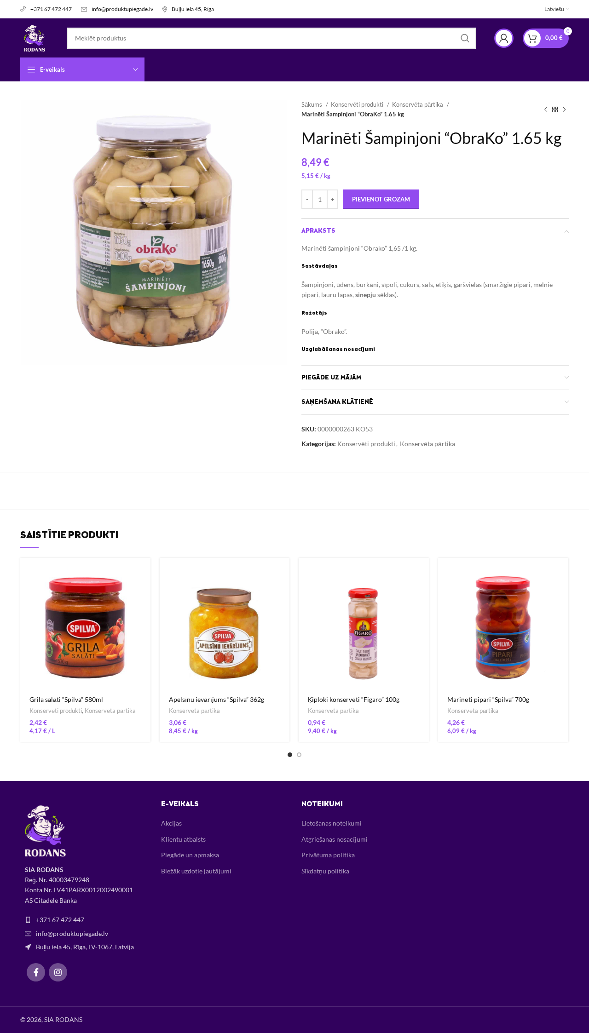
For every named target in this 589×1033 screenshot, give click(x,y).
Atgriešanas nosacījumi (334, 839)
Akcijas (171, 823)
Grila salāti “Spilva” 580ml (66, 699)
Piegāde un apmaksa (190, 855)
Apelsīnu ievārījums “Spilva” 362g (216, 699)
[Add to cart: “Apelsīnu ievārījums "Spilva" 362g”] (282, 572)
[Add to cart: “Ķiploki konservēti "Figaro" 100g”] (421, 572)
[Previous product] (545, 109)
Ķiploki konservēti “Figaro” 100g (353, 699)
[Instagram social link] (58, 972)
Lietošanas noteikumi (331, 823)
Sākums (312, 104)
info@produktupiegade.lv (122, 9)
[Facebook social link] (36, 972)
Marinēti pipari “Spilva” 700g (488, 699)
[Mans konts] (504, 38)
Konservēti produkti (358, 104)
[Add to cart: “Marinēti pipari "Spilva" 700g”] (561, 572)
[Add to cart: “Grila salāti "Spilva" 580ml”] (143, 572)
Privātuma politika (328, 855)
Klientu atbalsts (183, 839)
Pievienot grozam (381, 199)
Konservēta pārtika (418, 104)
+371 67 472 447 (51, 9)
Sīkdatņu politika (325, 871)
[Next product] (564, 109)
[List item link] (84, 920)
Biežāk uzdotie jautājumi (196, 871)
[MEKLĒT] (465, 38)
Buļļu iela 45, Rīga (193, 9)
